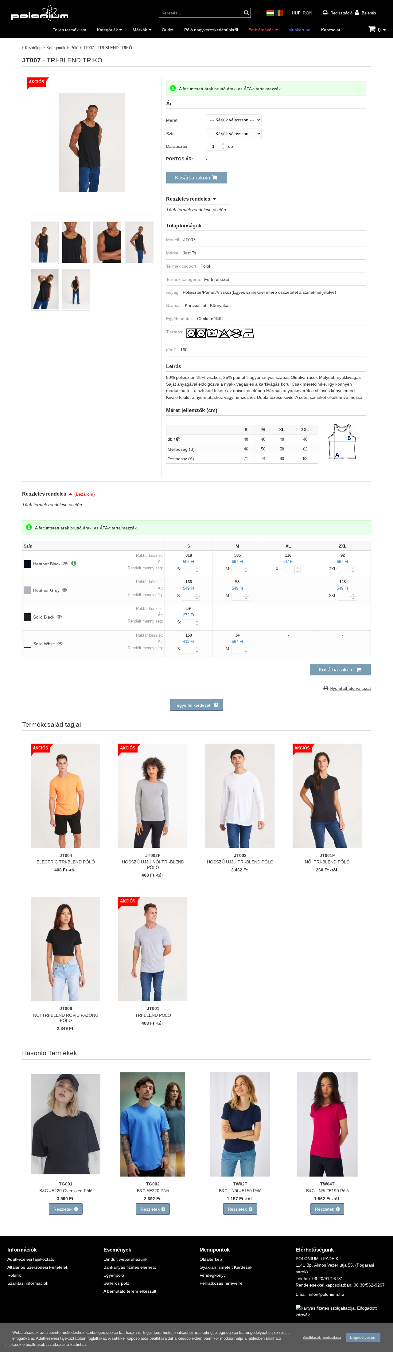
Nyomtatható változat (350, 688)
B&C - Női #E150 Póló (240, 1190)
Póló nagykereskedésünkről (211, 30)
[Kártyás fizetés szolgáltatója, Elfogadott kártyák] (341, 1315)
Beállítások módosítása (321, 1337)
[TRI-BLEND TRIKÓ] (44, 262)
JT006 (66, 1008)
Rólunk (14, 1275)
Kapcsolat (330, 30)
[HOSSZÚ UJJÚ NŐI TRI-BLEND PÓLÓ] (153, 846)
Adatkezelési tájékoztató (30, 1259)
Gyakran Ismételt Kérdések (226, 1267)
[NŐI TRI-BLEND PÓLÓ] (327, 846)
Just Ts (189, 253)
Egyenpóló (113, 1275)
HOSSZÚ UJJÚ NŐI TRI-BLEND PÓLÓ (153, 864)
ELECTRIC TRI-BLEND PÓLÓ (66, 862)
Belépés (369, 13)
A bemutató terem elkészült (129, 1291)
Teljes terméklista (69, 30)
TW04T (327, 1184)
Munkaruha (299, 30)
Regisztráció (341, 13)
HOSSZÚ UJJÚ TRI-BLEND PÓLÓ (240, 862)
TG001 (65, 1184)
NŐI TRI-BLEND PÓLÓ (327, 862)
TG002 (153, 1184)
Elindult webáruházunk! (126, 1259)
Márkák (140, 30)
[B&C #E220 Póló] (153, 1175)
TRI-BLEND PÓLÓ (153, 1015)
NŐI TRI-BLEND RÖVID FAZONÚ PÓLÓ (65, 1017)
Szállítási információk (27, 1283)
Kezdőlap (33, 47)
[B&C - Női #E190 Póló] (327, 1175)
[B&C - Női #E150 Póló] (240, 1175)
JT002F (153, 855)
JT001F (327, 855)
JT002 (240, 855)
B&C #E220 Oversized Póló (65, 1190)
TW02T (240, 1184)
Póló (74, 47)
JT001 (153, 1008)
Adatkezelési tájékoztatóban (61, 1338)
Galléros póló (116, 1283)
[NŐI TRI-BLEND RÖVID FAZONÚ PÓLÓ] (65, 999)
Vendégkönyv (213, 1275)
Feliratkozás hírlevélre (221, 1283)
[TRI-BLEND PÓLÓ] (153, 999)
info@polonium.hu (326, 1294)
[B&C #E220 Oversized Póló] (65, 1175)
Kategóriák (107, 30)
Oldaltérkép (211, 1259)
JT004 (66, 855)
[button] (196, 177)
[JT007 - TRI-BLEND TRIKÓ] (92, 203)
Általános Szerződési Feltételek (37, 1267)
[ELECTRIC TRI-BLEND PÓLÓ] (65, 846)
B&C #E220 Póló (153, 1190)
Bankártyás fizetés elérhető (129, 1267)
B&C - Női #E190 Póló (327, 1190)
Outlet (167, 30)
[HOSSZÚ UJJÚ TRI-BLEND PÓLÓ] (240, 846)
